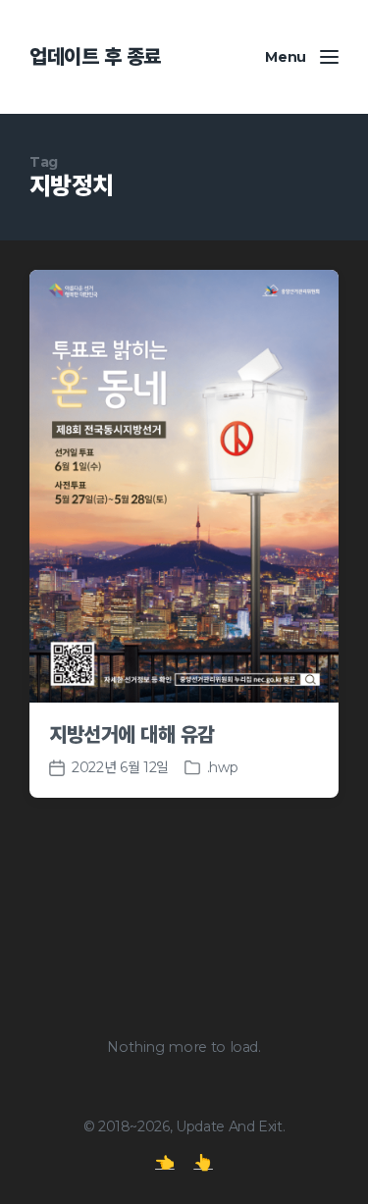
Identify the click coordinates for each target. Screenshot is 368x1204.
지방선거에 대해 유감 (132, 735)
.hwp (222, 767)
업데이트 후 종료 (95, 57)
